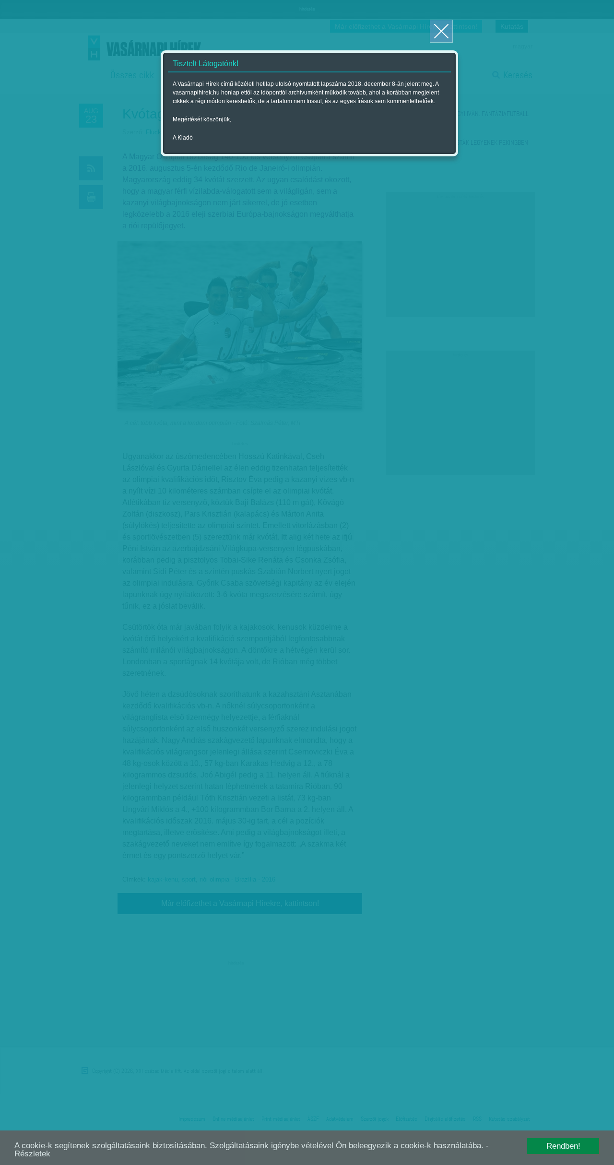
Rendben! (563, 1146)
